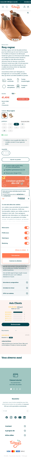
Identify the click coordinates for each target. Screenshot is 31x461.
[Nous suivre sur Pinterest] (15, 417)
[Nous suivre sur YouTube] (19, 417)
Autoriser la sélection (15, 261)
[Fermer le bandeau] (28, 198)
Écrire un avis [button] (15, 324)
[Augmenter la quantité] (8, 153)
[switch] (26, 233)
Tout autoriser (15, 255)
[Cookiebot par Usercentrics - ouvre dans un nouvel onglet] (18, 199)
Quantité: (4, 149)
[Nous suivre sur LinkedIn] (24, 417)
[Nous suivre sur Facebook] (6, 417)
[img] (5, 335)
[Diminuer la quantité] (3, 153)
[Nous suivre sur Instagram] (11, 417)
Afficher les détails (20, 250)
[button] (8, 312)
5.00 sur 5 (20, 307)
